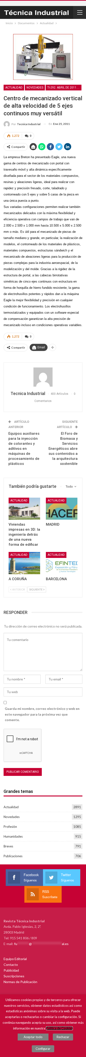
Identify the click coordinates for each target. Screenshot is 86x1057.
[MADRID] (61, 509)
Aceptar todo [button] (33, 1037)
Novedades (35, 87)
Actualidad (13, 87)
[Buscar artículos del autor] (43, 377)
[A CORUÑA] (24, 563)
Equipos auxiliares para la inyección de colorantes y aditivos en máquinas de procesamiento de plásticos (23, 448)
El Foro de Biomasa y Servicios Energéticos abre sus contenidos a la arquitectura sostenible (63, 448)
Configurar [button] (43, 1049)
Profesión (10, 827)
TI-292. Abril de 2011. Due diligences (64, 87)
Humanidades (13, 836)
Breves (8, 846)
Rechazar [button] (63, 1037)
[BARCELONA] (61, 563)
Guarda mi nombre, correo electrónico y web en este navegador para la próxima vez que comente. (42, 714)
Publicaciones (13, 856)
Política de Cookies (59, 1028)
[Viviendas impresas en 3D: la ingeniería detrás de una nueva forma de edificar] (24, 509)
